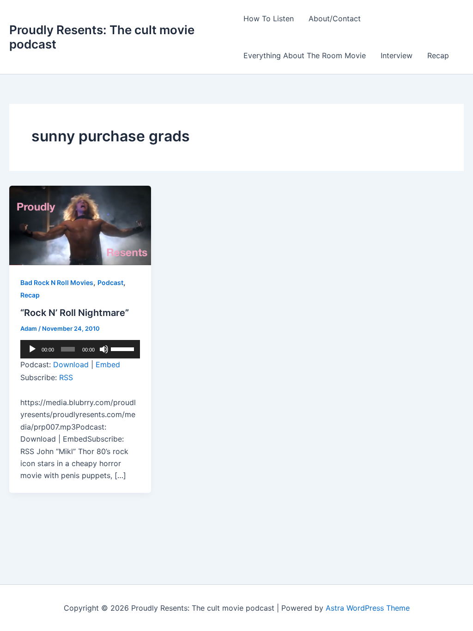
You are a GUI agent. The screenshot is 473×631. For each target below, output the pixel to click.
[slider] (123, 348)
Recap (438, 55)
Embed (108, 364)
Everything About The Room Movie (304, 55)
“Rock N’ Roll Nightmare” (74, 312)
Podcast (110, 282)
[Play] (32, 349)
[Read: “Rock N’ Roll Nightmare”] (80, 224)
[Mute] (104, 349)
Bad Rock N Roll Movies (56, 282)
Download (71, 364)
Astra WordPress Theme (368, 608)
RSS (66, 377)
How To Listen (268, 18)
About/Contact (335, 18)
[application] (80, 349)
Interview (396, 55)
